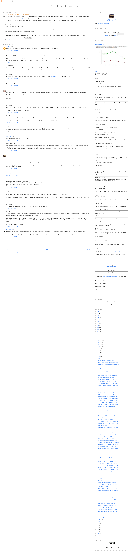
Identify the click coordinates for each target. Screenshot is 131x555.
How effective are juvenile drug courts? (105, 412)
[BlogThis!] (27, 38)
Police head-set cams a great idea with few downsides (108, 457)
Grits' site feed (114, 30)
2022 (98, 315)
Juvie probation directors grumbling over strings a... (108, 471)
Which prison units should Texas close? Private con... (108, 513)
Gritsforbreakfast (9, 154)
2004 (98, 533)
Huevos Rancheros (116, 304)
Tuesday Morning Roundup (103, 368)
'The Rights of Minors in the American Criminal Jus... (108, 392)
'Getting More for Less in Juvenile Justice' (106, 413)
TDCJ (13, 39)
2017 (98, 325)
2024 (98, 311)
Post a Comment (6, 247)
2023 (98, 313)
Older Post (88, 249)
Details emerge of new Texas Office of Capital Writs (108, 450)
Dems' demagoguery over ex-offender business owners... (108, 497)
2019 (98, 321)
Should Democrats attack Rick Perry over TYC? (107, 499)
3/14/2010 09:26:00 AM (12, 102)
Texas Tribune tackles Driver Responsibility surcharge (108, 442)
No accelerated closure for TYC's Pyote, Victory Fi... (108, 494)
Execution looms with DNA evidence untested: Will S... (108, 396)
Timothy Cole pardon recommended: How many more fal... (109, 517)
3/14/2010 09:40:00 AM (12, 122)
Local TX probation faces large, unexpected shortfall (108, 492)
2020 (98, 319)
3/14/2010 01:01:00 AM (12, 78)
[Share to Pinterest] (31, 38)
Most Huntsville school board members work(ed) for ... (108, 389)
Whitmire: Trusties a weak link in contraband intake (108, 438)
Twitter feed (117, 251)
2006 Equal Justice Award (111, 266)
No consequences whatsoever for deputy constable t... (108, 362)
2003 (98, 535)
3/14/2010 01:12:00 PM (12, 150)
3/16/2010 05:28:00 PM (12, 208)
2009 (98, 523)
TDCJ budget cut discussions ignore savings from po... (108, 480)
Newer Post (5, 249)
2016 (98, 327)
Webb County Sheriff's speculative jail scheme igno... (108, 394)
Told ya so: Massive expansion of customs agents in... (108, 463)
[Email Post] (24, 37)
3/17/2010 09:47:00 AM (12, 226)
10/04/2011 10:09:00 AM (12, 243)
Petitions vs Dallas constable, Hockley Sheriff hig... (108, 391)
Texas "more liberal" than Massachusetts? (106, 377)
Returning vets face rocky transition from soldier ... (108, 459)
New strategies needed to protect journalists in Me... (108, 454)
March (99, 358)
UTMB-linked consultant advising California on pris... (108, 398)
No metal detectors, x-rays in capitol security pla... (107, 482)
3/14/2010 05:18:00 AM (12, 85)
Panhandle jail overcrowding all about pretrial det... (108, 427)
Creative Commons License (117, 545)
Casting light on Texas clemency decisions (106, 417)
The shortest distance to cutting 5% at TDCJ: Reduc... (108, 473)
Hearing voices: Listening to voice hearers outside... (108, 410)
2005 (98, 531)
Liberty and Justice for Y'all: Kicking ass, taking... (107, 461)
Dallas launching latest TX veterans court (106, 360)
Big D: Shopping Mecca (102, 425)
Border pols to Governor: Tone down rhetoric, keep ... (108, 404)
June (99, 352)
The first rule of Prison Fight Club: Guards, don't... (108, 379)
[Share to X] (28, 38)
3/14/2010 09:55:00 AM (12, 133)
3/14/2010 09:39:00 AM (12, 112)
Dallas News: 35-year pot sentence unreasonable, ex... (108, 467)
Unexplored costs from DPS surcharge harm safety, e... (108, 475)
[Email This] (26, 38)
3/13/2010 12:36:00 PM (12, 62)
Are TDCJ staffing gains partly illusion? (105, 419)
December (100, 340)
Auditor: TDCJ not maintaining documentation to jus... (108, 444)
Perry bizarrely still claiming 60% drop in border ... (108, 436)
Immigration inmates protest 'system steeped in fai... (108, 476)
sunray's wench (9, 136)
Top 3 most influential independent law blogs (110, 276)
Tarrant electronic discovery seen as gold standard (107, 431)
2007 (98, 527)
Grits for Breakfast (65, 6)
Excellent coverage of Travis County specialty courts (108, 385)
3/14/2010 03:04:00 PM (12, 175)
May (99, 354)
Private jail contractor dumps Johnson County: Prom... (108, 383)
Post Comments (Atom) (13, 252)
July (99, 350)
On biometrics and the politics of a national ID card (108, 448)
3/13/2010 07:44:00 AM (12, 50)
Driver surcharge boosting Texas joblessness (106, 366)
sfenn (7, 89)
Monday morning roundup (103, 486)
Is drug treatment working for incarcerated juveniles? (108, 421)
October (99, 344)
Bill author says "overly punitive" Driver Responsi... (108, 408)
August (99, 348)
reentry (9, 39)
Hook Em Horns (9, 229)
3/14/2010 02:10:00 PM (12, 168)
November (100, 342)
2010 (98, 339)
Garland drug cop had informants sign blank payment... (108, 371)
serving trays (53, 76)
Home (47, 249)
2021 (98, 317)
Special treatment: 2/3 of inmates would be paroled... (108, 469)
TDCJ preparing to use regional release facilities (107, 455)
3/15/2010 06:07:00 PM (12, 187)
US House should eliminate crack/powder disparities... (108, 415)
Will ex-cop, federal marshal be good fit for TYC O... (108, 465)
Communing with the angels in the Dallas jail (106, 406)
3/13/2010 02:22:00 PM (12, 71)
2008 (98, 525)
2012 (98, 335)
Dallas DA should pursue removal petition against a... (108, 452)
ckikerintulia (8, 46)
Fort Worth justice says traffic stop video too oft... (107, 429)
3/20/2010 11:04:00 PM (12, 236)
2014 (98, 331)
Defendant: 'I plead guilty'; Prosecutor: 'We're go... (107, 511)
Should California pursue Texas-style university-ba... (108, 375)
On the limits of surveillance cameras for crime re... (108, 503)
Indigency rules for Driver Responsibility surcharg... (108, 490)
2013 (98, 333)
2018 (98, 323)
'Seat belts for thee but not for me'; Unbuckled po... (108, 515)
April (99, 356)
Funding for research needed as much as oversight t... (108, 509)
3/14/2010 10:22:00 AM (12, 140)
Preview (106, 35)
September (100, 346)
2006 (98, 529)
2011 (98, 337)
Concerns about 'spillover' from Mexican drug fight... (108, 402)
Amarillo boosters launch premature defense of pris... (108, 478)
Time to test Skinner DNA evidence (105, 387)
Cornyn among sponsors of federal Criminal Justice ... (108, 364)
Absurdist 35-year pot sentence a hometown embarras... (108, 488)
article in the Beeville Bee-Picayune (17, 18)
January (99, 521)
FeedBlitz (116, 35)
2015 (98, 329)
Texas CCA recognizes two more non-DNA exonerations (108, 496)
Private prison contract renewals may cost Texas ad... (108, 484)
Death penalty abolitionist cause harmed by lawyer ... (108, 440)
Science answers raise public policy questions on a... (108, 373)
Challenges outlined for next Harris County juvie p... (108, 446)
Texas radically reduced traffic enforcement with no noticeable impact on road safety (110, 43)
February (100, 519)
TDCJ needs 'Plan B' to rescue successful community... (108, 433)
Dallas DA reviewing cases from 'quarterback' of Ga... (108, 423)
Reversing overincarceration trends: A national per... (108, 434)
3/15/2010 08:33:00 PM (12, 201)
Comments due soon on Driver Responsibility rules (107, 400)
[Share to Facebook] (30, 38)
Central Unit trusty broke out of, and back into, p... (108, 507)
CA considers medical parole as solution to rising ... (108, 369)
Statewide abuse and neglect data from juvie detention (108, 381)
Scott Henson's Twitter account (103, 23)
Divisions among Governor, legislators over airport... (108, 505)
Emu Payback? (100, 501)
